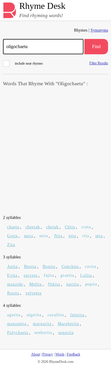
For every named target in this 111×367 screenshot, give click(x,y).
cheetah (32, 227)
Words (60, 354)
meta (28, 236)
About (35, 354)
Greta (12, 236)
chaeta (13, 227)
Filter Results (98, 63)
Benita (30, 266)
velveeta (33, 293)
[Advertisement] (55, 151)
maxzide (15, 284)
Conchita (70, 266)
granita (67, 275)
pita (72, 236)
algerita (34, 315)
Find (96, 46)
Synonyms (99, 30)
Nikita (54, 284)
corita (90, 266)
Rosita (13, 293)
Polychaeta (17, 332)
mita (43, 236)
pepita (91, 284)
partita (72, 284)
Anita (12, 266)
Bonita (49, 266)
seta (99, 236)
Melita (35, 284)
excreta (31, 275)
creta (86, 227)
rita (85, 236)
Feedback (73, 354)
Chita (70, 227)
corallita (56, 315)
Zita (11, 245)
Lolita (86, 275)
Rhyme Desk (42, 6)
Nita (58, 236)
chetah (52, 227)
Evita (12, 275)
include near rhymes (29, 63)
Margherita (68, 324)
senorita (66, 332)
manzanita (17, 324)
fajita (49, 275)
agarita (13, 315)
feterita (77, 315)
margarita (42, 324)
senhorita (43, 332)
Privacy (47, 354)
